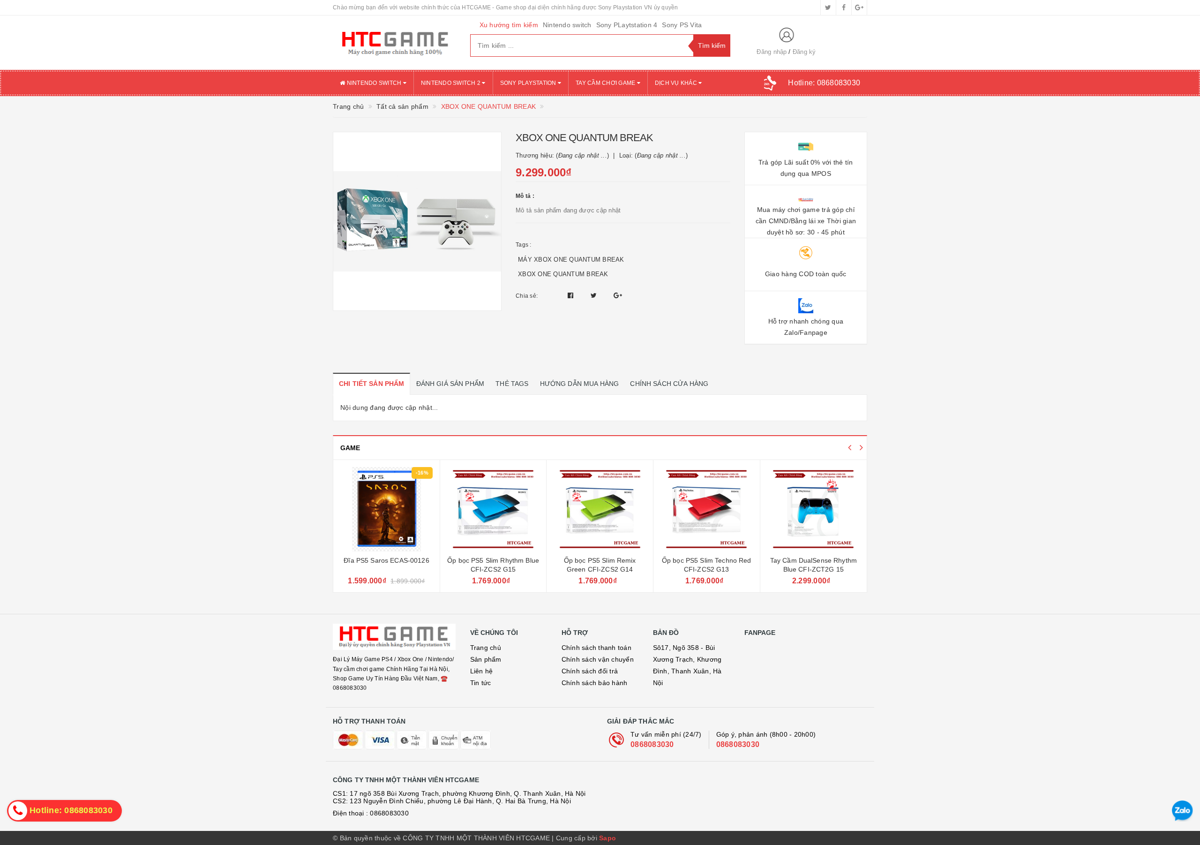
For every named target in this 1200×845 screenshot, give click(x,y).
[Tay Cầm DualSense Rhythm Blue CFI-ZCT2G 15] (813, 509)
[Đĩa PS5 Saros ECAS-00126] (386, 509)
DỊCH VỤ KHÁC (676, 83)
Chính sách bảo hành (595, 683)
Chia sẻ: (527, 296)
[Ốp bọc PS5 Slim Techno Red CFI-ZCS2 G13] (706, 509)
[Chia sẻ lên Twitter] (594, 295)
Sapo (607, 838)
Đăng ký (804, 51)
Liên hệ (481, 671)
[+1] (617, 295)
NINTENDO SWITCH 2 (451, 83)
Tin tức (480, 683)
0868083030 (652, 744)
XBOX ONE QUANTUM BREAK (563, 274)
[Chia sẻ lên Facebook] (571, 295)
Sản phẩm (486, 659)
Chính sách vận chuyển (598, 659)
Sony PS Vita (682, 25)
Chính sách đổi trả (590, 671)
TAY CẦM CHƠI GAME (606, 83)
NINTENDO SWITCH (374, 83)
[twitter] (828, 7)
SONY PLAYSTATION (529, 83)
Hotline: (824, 83)
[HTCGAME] (394, 42)
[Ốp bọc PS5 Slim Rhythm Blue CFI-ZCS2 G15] (493, 509)
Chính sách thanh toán (596, 647)
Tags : (524, 244)
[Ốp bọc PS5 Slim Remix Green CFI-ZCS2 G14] (600, 509)
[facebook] (843, 7)
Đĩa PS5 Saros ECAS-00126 (386, 560)
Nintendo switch (567, 25)
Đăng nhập (772, 51)
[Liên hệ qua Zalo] (1182, 811)
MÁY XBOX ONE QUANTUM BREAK (571, 259)
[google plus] (859, 7)
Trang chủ (485, 647)
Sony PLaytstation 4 (627, 25)
